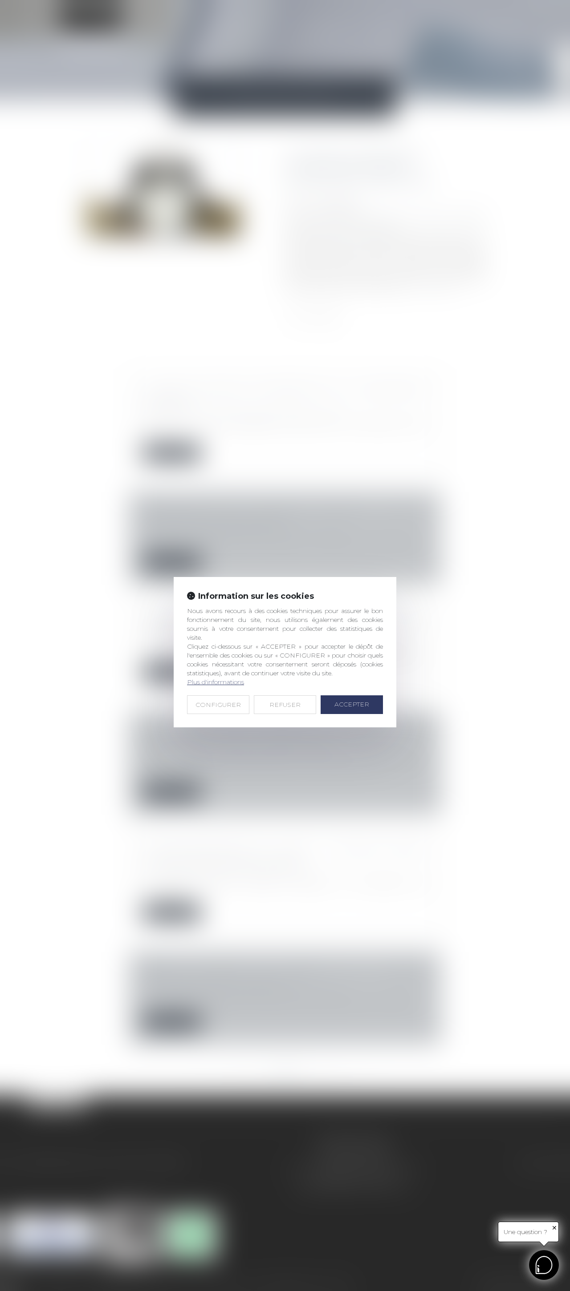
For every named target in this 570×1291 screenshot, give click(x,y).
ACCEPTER (351, 704)
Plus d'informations (215, 682)
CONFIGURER (218, 705)
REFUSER (285, 705)
